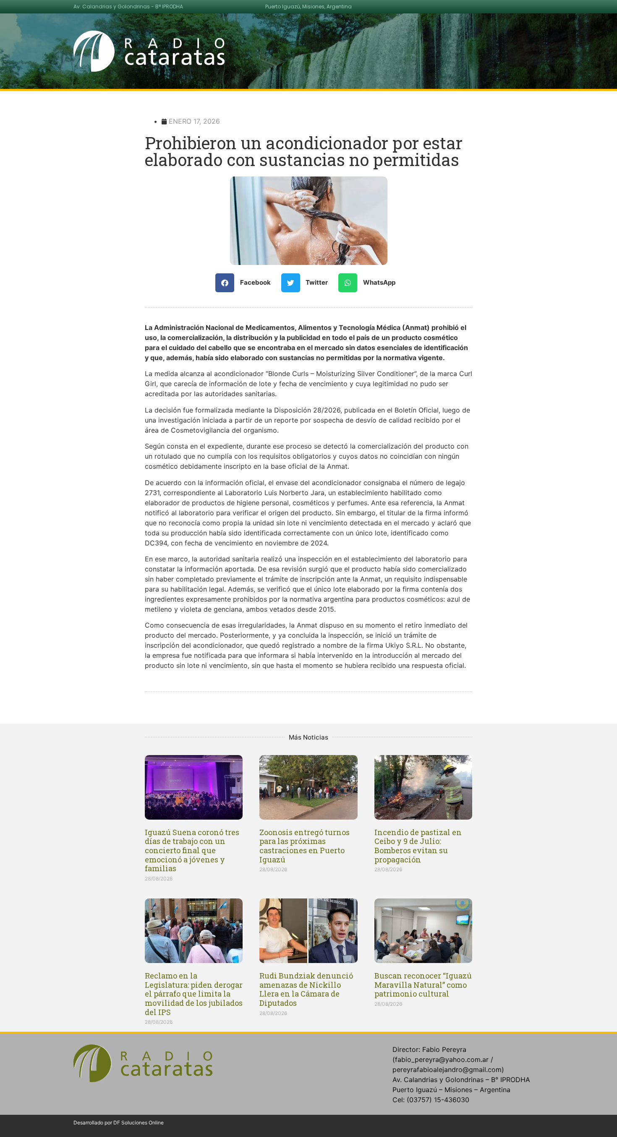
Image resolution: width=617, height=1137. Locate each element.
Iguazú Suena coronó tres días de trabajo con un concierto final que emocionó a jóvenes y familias (192, 850)
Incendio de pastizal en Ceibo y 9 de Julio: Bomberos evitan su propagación (418, 845)
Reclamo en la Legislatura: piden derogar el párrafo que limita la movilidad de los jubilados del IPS (194, 994)
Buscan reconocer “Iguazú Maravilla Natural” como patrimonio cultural (423, 985)
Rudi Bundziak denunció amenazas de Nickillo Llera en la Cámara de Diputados (306, 989)
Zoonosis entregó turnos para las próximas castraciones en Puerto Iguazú (304, 845)
